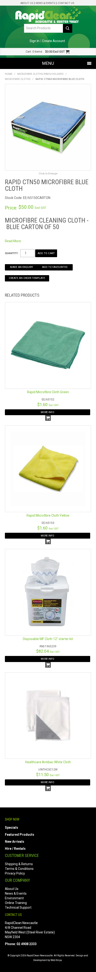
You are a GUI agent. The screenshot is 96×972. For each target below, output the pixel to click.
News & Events (45, 3)
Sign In (34, 41)
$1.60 (48, 404)
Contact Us (66, 3)
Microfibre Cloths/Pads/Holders (40, 74)
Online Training (16, 903)
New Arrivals (14, 841)
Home (8, 74)
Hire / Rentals (15, 848)
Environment (14, 898)
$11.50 (48, 774)
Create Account (53, 41)
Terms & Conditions (19, 869)
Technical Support (18, 907)
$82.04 (48, 651)
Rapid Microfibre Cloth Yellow (48, 515)
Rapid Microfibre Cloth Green (48, 392)
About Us (26, 3)
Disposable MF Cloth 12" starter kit (48, 639)
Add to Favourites (54, 267)
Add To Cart (48, 418)
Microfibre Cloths (18, 79)
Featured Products (19, 834)
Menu (48, 63)
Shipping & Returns (19, 864)
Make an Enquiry (21, 267)
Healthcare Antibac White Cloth (48, 762)
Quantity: (11, 253)
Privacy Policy (15, 873)
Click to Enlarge (48, 173)
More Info (47, 412)
